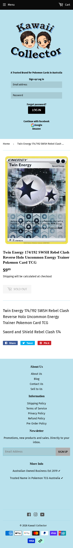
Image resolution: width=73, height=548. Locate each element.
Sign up (33, 79)
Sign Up (63, 451)
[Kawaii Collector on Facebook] (29, 515)
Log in (41, 79)
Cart (67, 4)
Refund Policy (36, 418)
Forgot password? (36, 104)
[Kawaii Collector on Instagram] (36, 515)
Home (6, 143)
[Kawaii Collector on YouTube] (42, 515)
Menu (11, 4)
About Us (36, 374)
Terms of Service (36, 408)
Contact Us (36, 384)
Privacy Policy (36, 413)
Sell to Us (36, 389)
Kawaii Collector (37, 525)
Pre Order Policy (36, 423)
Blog (36, 379)
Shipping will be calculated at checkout (27, 276)
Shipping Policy (36, 403)
